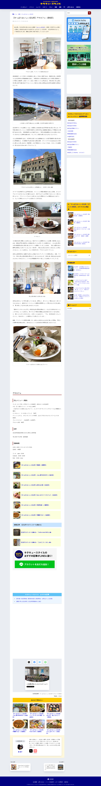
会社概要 (35, 782)
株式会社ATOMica (72, 123)
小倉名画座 (70, 131)
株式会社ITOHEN (71, 125)
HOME (51, 779)
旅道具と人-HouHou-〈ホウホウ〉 (76, 152)
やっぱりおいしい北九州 (46, 693)
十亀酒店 (69, 147)
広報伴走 (78, 7)
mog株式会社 (70, 136)
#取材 (60, 696)
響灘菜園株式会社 (72, 133)
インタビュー (24, 7)
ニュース (38, 7)
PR (64, 7)
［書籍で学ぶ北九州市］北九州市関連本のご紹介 (28, 601)
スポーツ (45, 7)
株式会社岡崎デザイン (73, 128)
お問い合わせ (70, 7)
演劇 (56, 7)
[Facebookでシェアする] (34, 662)
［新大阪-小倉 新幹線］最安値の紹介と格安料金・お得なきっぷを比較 (33, 598)
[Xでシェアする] (29, 662)
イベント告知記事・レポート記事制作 (54, 782)
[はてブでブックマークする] (40, 662)
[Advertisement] (24, 377)
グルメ (50, 7)
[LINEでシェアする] (45, 662)
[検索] (89, 12)
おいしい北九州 (40, 27)
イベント (31, 7)
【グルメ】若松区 (57, 693)
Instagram (35, 753)
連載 (60, 7)
